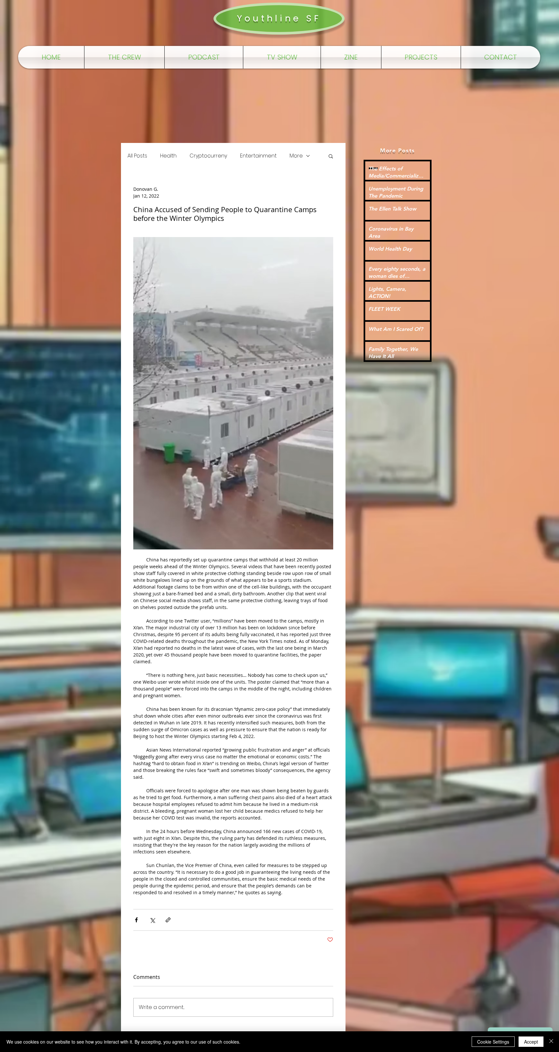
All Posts (137, 155)
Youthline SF (279, 18)
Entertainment (258, 155)
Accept (531, 1041)
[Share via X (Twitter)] (152, 920)
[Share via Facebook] (136, 920)
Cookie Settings (493, 1041)
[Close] (551, 1041)
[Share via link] (168, 920)
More (296, 155)
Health (168, 155)
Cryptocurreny (208, 155)
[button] (331, 155)
